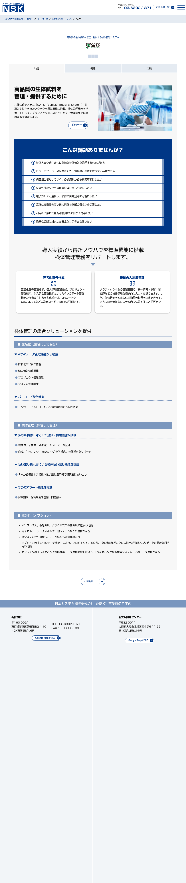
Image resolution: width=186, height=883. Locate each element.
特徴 (36, 68)
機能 (93, 68)
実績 (149, 68)
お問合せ (77, 125)
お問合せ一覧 (162, 7)
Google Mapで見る (45, 638)
